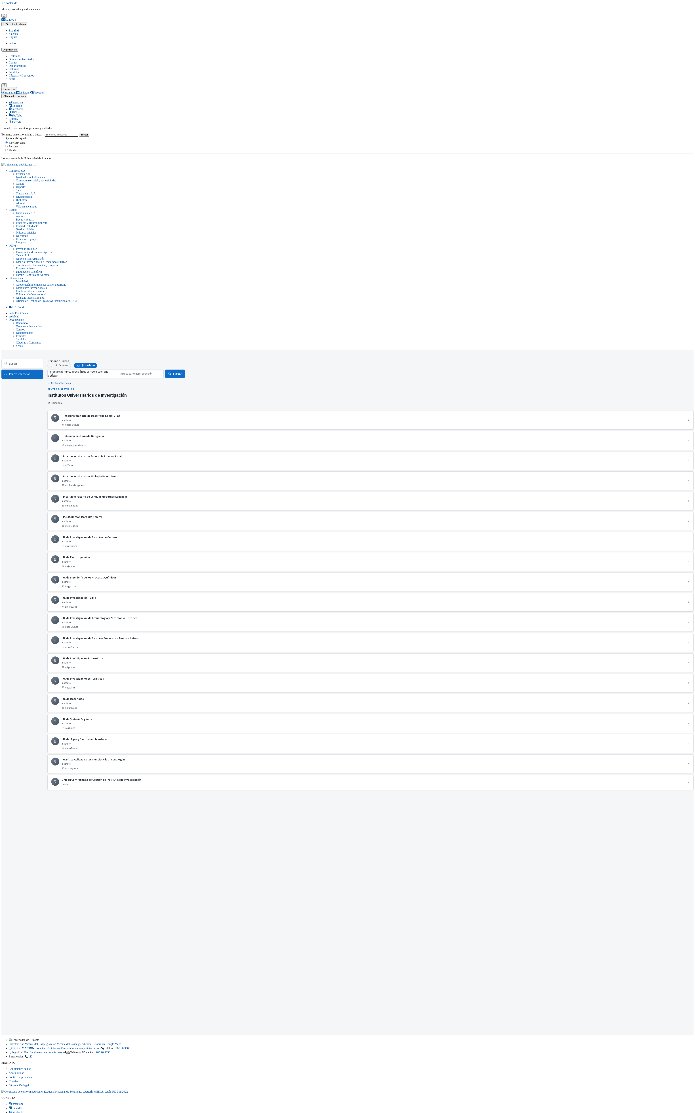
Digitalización (24, 196)
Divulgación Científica (29, 271)
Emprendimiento (25, 268)
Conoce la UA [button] (17, 170)
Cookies (13, 1081)
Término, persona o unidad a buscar (21, 134)
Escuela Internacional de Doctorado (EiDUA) (42, 261)
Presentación (23, 173)
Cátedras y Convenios (21, 75)
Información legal (19, 1085)
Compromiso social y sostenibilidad (36, 180)
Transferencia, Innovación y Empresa (37, 265)
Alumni (20, 203)
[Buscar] (4, 85)
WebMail (14, 316)
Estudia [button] (13, 209)
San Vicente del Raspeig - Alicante (65, 1044)
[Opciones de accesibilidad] (4, 16)
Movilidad (22, 281)
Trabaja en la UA (26, 193)
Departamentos (17, 65)
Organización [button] (16, 319)
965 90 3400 (123, 1048)
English (13, 37)
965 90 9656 (103, 1052)
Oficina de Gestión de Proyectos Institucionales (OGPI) (47, 300)
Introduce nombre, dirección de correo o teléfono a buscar (78, 374)
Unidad (13, 150)
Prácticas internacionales (30, 291)
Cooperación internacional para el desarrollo (41, 284)
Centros (13, 62)
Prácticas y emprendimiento (31, 222)
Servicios (14, 72)
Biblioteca (22, 200)
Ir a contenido (9, 3)
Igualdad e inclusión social (31, 177)
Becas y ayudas (25, 219)
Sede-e (12, 43)
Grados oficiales (25, 229)
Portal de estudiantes (27, 226)
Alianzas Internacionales (30, 297)
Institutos (14, 69)
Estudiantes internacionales (31, 287)
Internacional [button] (16, 278)
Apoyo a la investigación (30, 258)
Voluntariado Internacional (31, 294)
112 (30, 1056)
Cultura (20, 183)
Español (14, 30)
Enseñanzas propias (27, 239)
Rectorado (14, 56)
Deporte (20, 186)
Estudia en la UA (26, 213)
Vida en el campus (26, 206)
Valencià (13, 33)
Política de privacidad (21, 1077)
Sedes (12, 78)
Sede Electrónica (18, 313)
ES (14, 24)
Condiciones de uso (20, 1068)
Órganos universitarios (21, 59)
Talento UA (23, 255)
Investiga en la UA (26, 248)
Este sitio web (17, 142)
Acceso (20, 216)
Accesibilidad (16, 1072)
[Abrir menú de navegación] (34, 165)
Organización (10, 49)
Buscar (84, 134)
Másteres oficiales (26, 232)
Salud (19, 190)
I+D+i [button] (12, 245)
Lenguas (21, 242)
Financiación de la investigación (34, 252)
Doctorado (22, 235)
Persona (13, 146)
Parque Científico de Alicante (32, 274)
